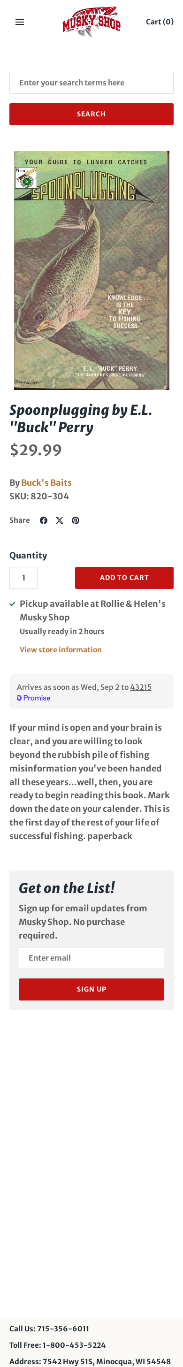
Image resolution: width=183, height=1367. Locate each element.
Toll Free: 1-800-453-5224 (57, 1345)
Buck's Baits (46, 482)
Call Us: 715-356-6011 (49, 1328)
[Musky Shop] (91, 22)
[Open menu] (19, 22)
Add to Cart (124, 577)
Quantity (28, 555)
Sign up (92, 989)
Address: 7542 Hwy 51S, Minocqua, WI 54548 (90, 1361)
